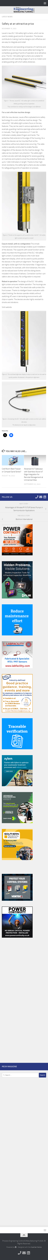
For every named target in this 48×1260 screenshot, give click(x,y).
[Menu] (45, 3)
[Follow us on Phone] (36, 496)
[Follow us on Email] (40, 496)
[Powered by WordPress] (15, 1247)
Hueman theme (36, 1247)
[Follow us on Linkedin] (44, 496)
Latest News (7, 17)
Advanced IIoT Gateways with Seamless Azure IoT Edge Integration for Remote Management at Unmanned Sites (33, 474)
